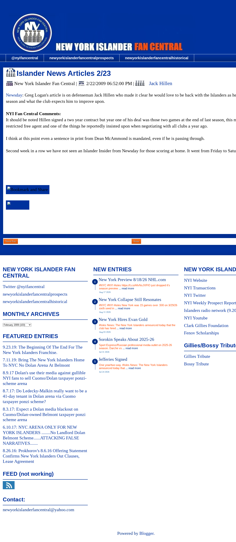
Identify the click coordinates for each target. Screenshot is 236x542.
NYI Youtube (196, 318)
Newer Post (11, 241)
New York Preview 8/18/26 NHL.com (132, 279)
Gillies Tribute (197, 356)
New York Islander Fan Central (136, 5)
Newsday (14, 95)
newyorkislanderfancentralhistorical (156, 58)
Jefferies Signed (113, 359)
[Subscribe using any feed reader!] (17, 204)
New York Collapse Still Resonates (130, 299)
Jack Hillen (160, 83)
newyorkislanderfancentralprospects (81, 58)
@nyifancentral (24, 58)
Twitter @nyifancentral (24, 286)
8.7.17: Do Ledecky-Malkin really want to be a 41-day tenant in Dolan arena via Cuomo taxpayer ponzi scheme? (45, 396)
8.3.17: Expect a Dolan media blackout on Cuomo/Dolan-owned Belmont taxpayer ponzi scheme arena (44, 414)
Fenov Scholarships (201, 333)
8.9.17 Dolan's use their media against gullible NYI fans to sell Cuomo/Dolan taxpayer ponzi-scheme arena (44, 378)
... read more (126, 288)
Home (136, 241)
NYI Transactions (200, 287)
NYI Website (195, 280)
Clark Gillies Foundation (206, 325)
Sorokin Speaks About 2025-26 (126, 339)
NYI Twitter (195, 295)
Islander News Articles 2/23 (64, 73)
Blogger (146, 533)
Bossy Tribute (196, 364)
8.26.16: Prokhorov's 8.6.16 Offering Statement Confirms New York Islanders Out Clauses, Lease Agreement (45, 456)
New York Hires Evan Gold (123, 319)
